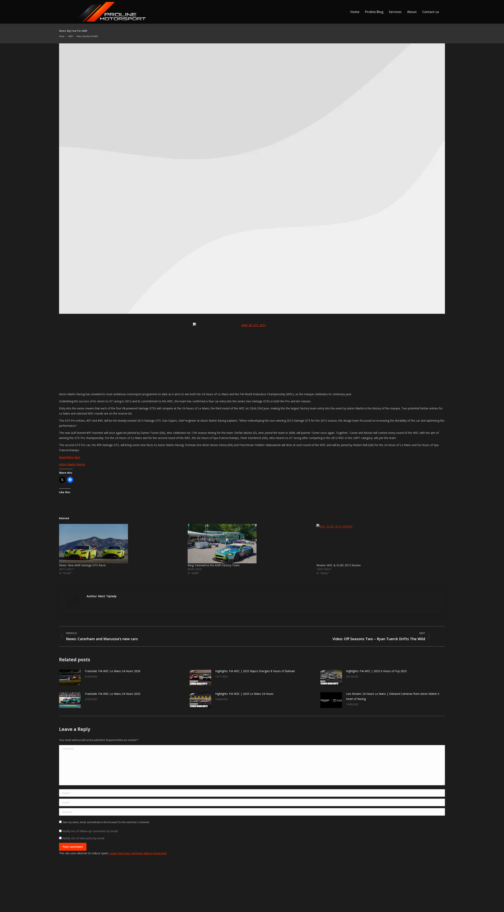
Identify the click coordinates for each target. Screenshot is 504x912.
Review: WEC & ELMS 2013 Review (338, 565)
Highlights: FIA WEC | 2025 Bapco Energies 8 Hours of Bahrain (255, 671)
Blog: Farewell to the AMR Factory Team (214, 565)
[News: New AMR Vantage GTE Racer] (121, 543)
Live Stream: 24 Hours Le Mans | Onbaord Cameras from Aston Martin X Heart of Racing (392, 696)
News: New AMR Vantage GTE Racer (82, 565)
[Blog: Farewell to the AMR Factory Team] (250, 543)
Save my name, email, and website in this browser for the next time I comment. (106, 822)
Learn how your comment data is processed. (138, 853)
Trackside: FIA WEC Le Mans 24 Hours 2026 (112, 671)
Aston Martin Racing (72, 464)
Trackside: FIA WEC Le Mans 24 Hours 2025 (112, 694)
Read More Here (69, 457)
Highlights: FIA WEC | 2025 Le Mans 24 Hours (244, 694)
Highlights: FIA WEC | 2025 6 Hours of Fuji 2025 (376, 671)
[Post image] (70, 677)
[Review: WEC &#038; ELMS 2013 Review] (378, 543)
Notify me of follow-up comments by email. (90, 831)
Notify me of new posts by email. (83, 838)
